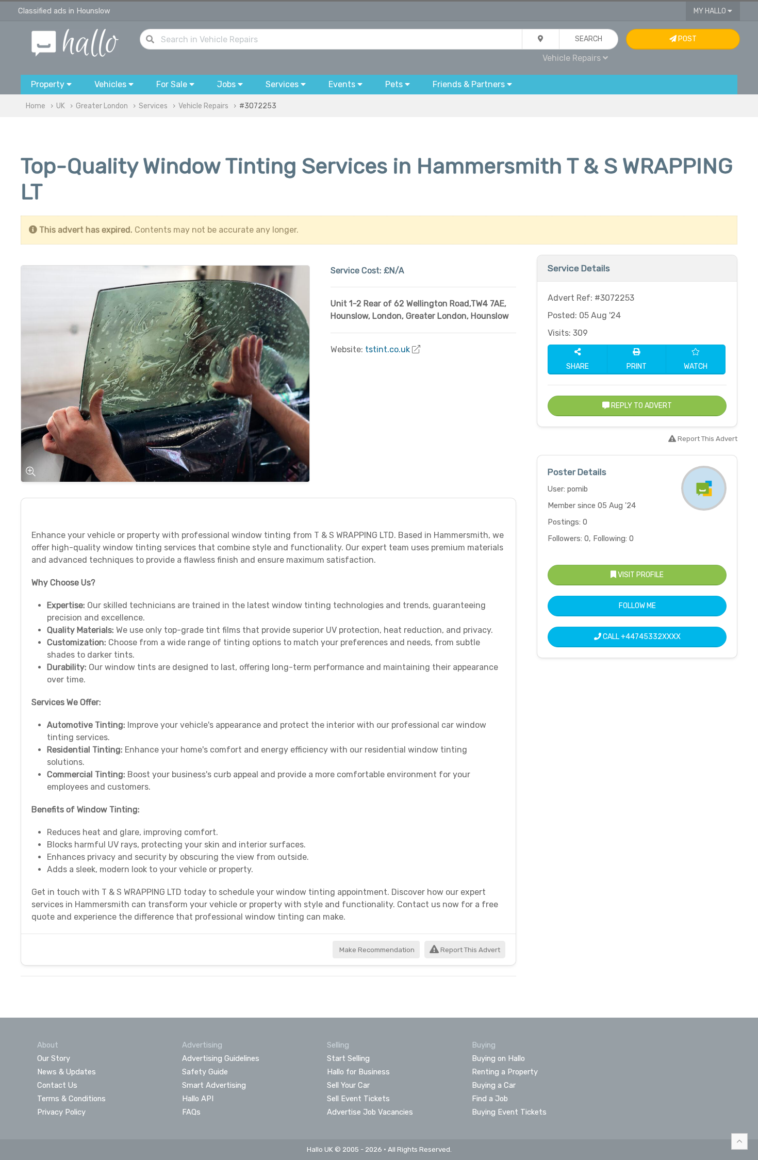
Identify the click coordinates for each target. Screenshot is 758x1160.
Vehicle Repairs (203, 106)
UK (60, 106)
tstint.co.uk (387, 349)
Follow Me (637, 605)
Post (687, 39)
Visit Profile (640, 574)
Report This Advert (469, 950)
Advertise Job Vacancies (370, 1112)
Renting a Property (505, 1071)
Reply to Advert (640, 405)
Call (641, 636)
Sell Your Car (348, 1085)
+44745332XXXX (651, 636)
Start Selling (348, 1058)
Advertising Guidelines (220, 1058)
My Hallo (711, 11)
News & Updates (66, 1071)
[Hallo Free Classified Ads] (75, 42)
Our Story (53, 1058)
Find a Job (490, 1098)
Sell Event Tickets (358, 1098)
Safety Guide (205, 1071)
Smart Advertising (214, 1085)
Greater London (102, 106)
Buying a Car (494, 1085)
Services (153, 106)
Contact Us (57, 1085)
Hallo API (197, 1098)
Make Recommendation (376, 950)
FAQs (191, 1112)
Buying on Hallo (498, 1058)
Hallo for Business (358, 1071)
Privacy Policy (61, 1112)
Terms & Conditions (71, 1098)
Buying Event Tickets (509, 1112)
